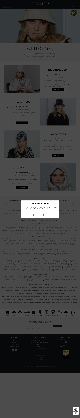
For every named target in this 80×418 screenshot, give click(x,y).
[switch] (76, 413)
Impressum (30, 211)
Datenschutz (25, 211)
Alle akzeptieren (38, 215)
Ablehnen (30, 215)
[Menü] (78, 408)
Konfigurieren (48, 215)
